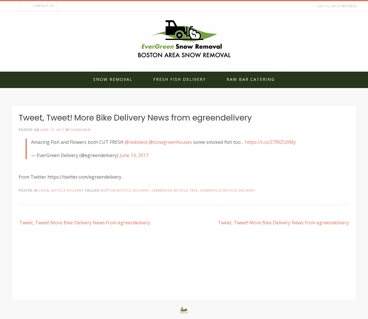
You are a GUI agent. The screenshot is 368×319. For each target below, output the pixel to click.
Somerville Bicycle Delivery (227, 190)
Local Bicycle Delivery (61, 190)
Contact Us (43, 6)
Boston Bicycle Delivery (125, 190)
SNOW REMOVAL (113, 79)
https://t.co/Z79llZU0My (270, 142)
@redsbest (136, 142)
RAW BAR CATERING (251, 79)
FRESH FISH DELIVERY (179, 79)
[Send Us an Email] (16, 6)
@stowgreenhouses (170, 142)
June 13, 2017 (134, 155)
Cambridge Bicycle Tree (175, 190)
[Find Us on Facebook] (25, 6)
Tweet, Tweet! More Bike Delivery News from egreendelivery (84, 222)
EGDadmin (81, 129)
